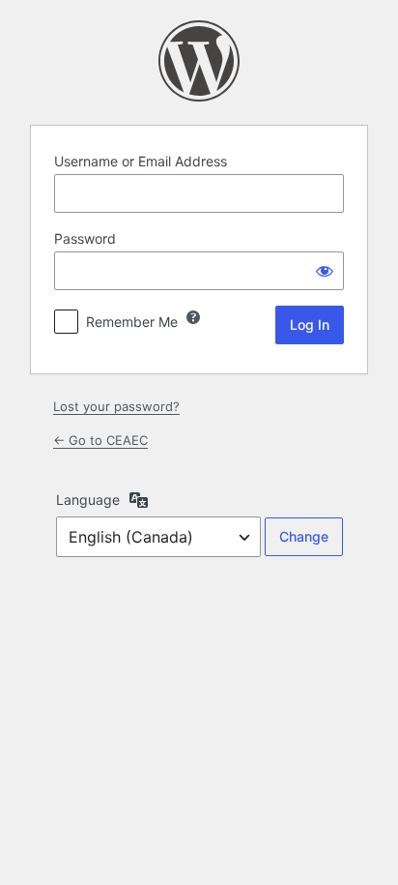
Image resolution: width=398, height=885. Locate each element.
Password (85, 238)
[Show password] (324, 270)
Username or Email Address (140, 161)
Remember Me (132, 321)
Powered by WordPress (199, 61)
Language (88, 499)
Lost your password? (116, 406)
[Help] (193, 317)
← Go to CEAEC (100, 440)
